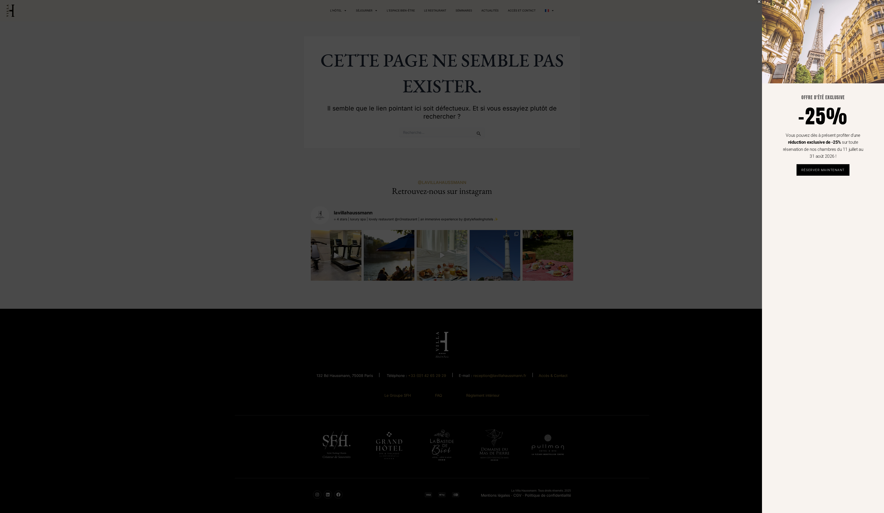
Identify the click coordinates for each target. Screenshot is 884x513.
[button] (759, 1)
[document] (442, 256)
